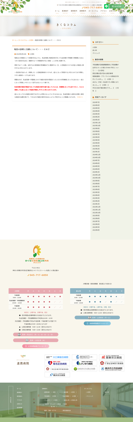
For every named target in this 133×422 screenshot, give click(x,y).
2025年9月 (96, 128)
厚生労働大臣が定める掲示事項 (103, 73)
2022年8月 (96, 218)
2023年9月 (96, 181)
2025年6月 (96, 137)
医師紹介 (65, 12)
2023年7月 (96, 186)
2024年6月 (96, 163)
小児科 (32, 54)
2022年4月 (96, 230)
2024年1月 (96, 172)
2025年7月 (96, 134)
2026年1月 (96, 120)
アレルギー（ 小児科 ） (52, 400)
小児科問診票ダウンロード (37, 346)
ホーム (57, 12)
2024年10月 (96, 157)
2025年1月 (96, 151)
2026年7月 (96, 102)
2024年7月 (96, 160)
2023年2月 (96, 201)
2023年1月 (96, 204)
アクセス (103, 12)
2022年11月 (96, 210)
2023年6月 (96, 189)
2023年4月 (96, 195)
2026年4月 (96, 111)
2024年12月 (96, 154)
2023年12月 (96, 175)
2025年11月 (96, 122)
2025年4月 (96, 143)
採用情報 (121, 12)
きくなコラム (93, 12)
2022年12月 (96, 207)
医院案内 (74, 12)
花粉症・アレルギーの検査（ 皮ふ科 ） (53, 405)
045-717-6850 (39, 275)
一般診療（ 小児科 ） (70, 392)
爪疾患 (65, 404)
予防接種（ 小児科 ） (51, 396)
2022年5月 (96, 227)
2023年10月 (96, 178)
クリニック (96, 53)
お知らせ (112, 12)
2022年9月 (96, 215)
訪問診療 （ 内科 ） (51, 392)
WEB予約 (118, 6)
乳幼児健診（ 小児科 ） (71, 396)
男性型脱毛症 (67, 410)
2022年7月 (96, 221)
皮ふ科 (95, 50)
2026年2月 (96, 117)
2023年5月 (96, 192)
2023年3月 (96, 198)
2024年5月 (96, 166)
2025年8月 (96, 131)
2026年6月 (96, 105)
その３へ (80, 97)
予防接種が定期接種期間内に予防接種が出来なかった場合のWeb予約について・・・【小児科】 (106, 67)
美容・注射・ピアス (50, 410)
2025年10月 (96, 125)
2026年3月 (96, 114)
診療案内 (83, 12)
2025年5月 (96, 140)
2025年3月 (96, 146)
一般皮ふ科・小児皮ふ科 (70, 400)
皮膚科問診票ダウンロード (99, 323)
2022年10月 (96, 212)
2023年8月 (96, 183)
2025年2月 (96, 149)
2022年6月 (96, 224)
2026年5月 (96, 108)
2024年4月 (96, 169)
